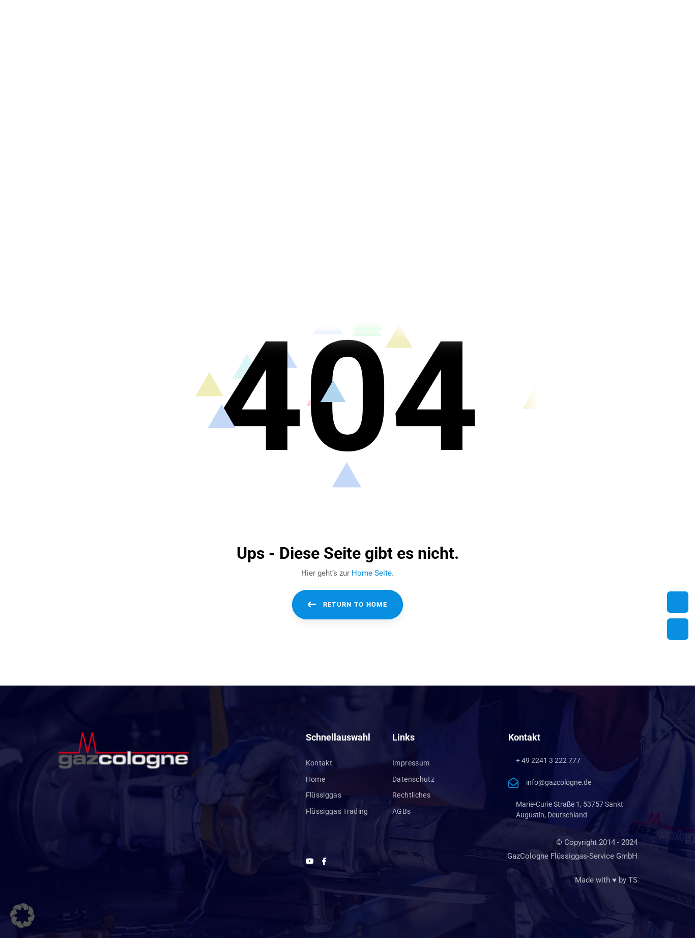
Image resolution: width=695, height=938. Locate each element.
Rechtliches (411, 795)
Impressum (410, 763)
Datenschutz (413, 779)
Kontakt (319, 763)
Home (315, 779)
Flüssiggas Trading (337, 811)
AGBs (401, 811)
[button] (22, 915)
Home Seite (372, 573)
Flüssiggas (324, 795)
